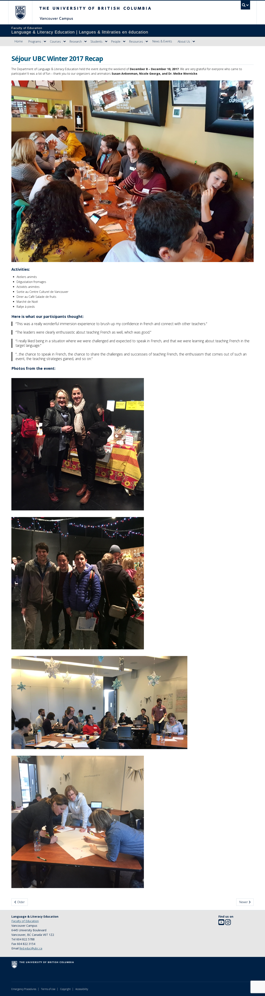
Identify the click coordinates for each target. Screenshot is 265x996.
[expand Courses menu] (64, 41)
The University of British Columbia (20, 12)
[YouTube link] (221, 923)
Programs (34, 41)
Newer (244, 902)
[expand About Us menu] (193, 41)
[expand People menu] (124, 41)
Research (76, 41)
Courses (55, 41)
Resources (136, 41)
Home (18, 41)
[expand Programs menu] (44, 41)
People (115, 41)
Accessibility (81, 989)
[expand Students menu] (106, 41)
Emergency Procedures (23, 989)
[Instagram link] (228, 923)
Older (20, 902)
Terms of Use (48, 989)
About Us (184, 41)
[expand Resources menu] (146, 41)
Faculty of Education (25, 921)
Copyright (65, 989)
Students (96, 41)
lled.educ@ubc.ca (30, 948)
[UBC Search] (245, 5)
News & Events (162, 41)
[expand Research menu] (85, 41)
